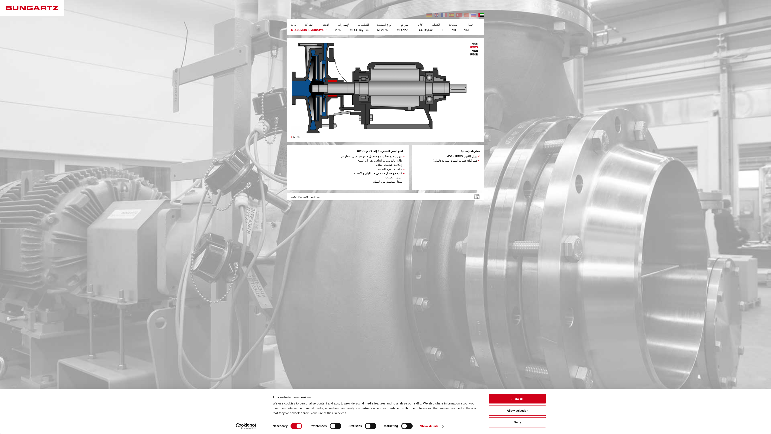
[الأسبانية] (451, 15)
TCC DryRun (425, 30)
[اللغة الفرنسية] (444, 15)
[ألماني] (429, 15)
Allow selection (517, 410)
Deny (517, 422)
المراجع (405, 24)
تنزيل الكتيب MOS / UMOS (462, 156)
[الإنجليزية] (436, 15)
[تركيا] (459, 15)
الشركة (309, 24)
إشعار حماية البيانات (299, 197)
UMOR (474, 54)
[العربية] (481, 15)
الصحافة (453, 24)
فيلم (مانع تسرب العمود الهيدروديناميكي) (455, 160)
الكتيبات (436, 24)
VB (454, 30)
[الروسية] (473, 15)
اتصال (470, 24)
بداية (294, 24)
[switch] (335, 426)
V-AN (338, 30)
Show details (429, 426)
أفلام (420, 24)
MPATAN (382, 30)
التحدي (325, 24)
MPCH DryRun (359, 30)
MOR (475, 50)
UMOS (474, 47)
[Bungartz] (36, 8)
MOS (475, 43)
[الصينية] (466, 15)
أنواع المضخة (384, 24)
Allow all (517, 398)
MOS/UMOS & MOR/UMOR (308, 30)
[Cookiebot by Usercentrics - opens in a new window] (246, 426)
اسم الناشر (315, 197)
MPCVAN (403, 30)
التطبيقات (363, 24)
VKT (467, 30)
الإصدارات (344, 24)
